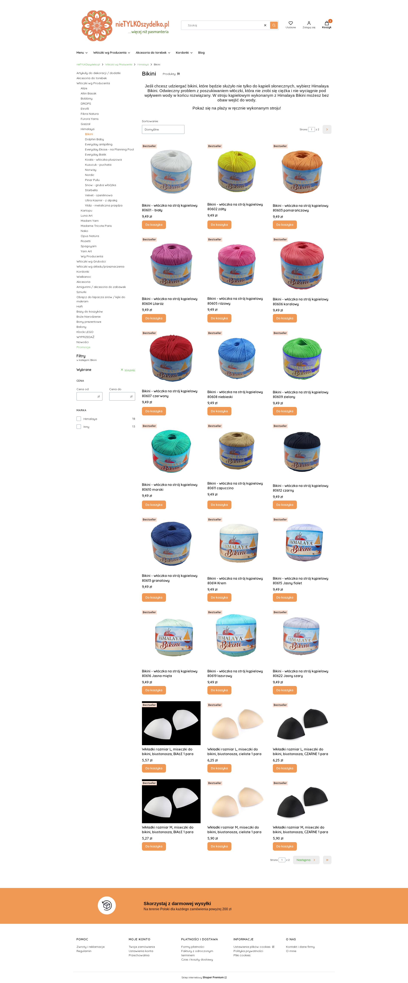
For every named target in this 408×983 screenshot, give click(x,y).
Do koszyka (154, 225)
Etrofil (85, 109)
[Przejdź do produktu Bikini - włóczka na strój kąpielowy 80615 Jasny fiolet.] (302, 545)
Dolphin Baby (94, 139)
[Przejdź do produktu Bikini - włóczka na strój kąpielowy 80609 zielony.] (302, 358)
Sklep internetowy (202, 977)
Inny (86, 427)
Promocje (83, 347)
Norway (90, 170)
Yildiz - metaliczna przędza (103, 205)
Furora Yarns (90, 119)
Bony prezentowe (88, 322)
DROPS (86, 103)
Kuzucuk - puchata (98, 165)
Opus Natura (90, 236)
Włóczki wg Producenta (118, 64)
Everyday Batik (95, 154)
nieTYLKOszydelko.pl (88, 64)
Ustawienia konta (141, 951)
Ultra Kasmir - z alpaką (101, 200)
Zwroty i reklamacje (90, 947)
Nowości (82, 342)
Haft (79, 306)
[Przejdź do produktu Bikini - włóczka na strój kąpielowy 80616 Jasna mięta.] (171, 638)
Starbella (91, 190)
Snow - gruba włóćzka (100, 185)
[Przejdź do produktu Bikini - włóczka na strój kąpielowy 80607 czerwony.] (171, 358)
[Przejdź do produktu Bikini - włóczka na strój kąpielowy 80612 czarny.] (302, 452)
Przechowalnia (139, 955)
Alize (84, 88)
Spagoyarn (88, 246)
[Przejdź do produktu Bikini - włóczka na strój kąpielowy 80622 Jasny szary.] (302, 638)
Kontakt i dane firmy (300, 947)
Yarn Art (86, 251)
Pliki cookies (242, 955)
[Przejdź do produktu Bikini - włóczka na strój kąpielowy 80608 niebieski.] (236, 358)
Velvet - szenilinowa (98, 195)
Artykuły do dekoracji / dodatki (98, 73)
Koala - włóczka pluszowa (103, 159)
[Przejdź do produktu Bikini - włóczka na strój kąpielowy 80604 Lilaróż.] (171, 265)
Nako (84, 231)
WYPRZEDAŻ (85, 337)
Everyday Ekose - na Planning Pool (109, 149)
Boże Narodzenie (88, 316)
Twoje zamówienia (142, 947)
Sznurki (81, 292)
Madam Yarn (90, 221)
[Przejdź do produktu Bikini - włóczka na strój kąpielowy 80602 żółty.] (236, 171)
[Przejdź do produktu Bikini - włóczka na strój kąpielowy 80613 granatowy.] (171, 544)
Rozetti (86, 241)
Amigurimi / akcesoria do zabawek (101, 287)
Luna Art (86, 215)
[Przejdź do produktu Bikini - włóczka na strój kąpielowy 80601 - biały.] (171, 171)
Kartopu (86, 210)
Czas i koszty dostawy (197, 959)
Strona (303, 129)
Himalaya (143, 64)
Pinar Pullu (92, 180)
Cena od (82, 389)
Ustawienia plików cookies (252, 947)
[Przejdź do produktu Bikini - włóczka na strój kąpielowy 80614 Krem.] (236, 545)
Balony (81, 327)
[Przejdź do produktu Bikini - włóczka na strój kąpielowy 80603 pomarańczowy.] (302, 171)
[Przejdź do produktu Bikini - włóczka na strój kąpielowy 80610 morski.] (171, 451)
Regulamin (83, 951)
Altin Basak (88, 93)
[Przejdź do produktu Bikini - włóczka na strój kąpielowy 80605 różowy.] (236, 265)
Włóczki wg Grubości (91, 261)
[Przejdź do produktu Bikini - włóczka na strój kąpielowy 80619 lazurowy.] (236, 638)
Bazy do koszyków (89, 311)
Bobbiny (86, 98)
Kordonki (82, 271)
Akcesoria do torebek (91, 78)
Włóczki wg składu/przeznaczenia (100, 266)
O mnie (291, 951)
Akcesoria (83, 282)
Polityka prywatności (248, 951)
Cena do (115, 389)
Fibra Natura (90, 114)
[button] (274, 25)
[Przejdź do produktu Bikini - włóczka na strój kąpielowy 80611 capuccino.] (236, 450)
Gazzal (85, 124)
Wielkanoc (83, 277)
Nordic (89, 175)
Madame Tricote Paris (96, 226)
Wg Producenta (92, 256)
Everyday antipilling (98, 144)
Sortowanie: (150, 121)
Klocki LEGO (85, 332)
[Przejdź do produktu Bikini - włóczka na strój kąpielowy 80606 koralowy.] (302, 265)
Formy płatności (192, 947)
